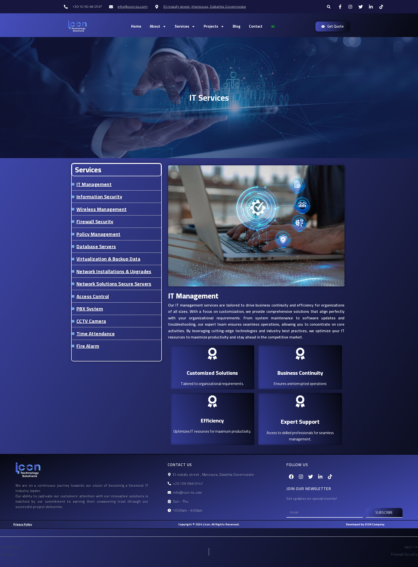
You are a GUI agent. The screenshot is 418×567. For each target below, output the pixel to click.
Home (136, 26)
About (155, 26)
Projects (211, 26)
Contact (255, 26)
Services (182, 26)
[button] (329, 6)
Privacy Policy (22, 524)
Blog (236, 26)
